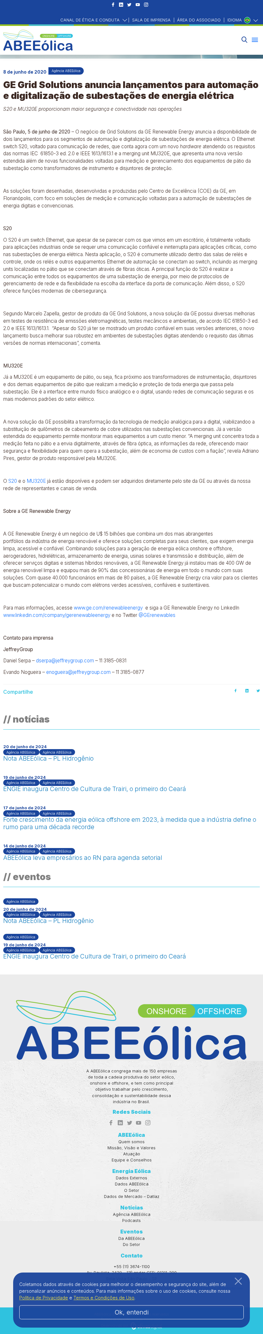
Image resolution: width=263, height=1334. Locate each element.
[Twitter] (258, 691)
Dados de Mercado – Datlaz (131, 1196)
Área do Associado (199, 20)
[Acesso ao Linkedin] (121, 5)
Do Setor (131, 1244)
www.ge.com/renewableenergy (108, 608)
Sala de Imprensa (151, 20)
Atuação (131, 1154)
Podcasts (131, 1220)
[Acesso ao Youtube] (138, 5)
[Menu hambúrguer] (255, 40)
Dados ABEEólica (131, 1184)
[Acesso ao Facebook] (113, 5)
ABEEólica (131, 1135)
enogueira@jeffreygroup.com (78, 672)
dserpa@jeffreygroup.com (65, 661)
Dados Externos (131, 1178)
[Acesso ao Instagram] (146, 5)
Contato (132, 1255)
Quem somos (131, 1141)
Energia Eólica (131, 1171)
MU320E (36, 481)
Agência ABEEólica (131, 1214)
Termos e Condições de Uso (103, 1297)
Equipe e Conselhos (132, 1160)
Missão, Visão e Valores (131, 1147)
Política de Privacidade (43, 1297)
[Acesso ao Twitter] (129, 5)
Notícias (131, 1207)
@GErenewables (157, 615)
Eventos (131, 1231)
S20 (12, 481)
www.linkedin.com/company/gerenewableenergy (56, 615)
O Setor (131, 1190)
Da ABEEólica (131, 1238)
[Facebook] (235, 691)
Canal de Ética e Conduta (90, 20)
